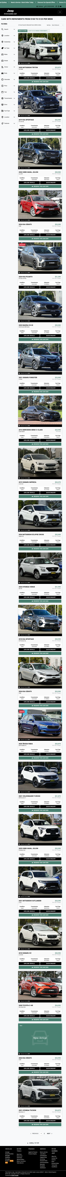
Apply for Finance (32, 1152)
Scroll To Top (34, 1143)
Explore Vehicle (29, 78)
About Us (54, 1156)
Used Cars (19, 1157)
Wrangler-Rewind (7, 1160)
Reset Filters (23, 30)
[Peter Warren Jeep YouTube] (61, 6)
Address (40, 6)
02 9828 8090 (50, 6)
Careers (54, 1160)
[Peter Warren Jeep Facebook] (56, 6)
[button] (60, 12)
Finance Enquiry (32, 1154)
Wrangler (7, 1155)
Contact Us (54, 1158)
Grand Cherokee (9, 1154)
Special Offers (20, 1159)
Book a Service (44, 1152)
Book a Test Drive (21, 1161)
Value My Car (20, 1163)
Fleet (53, 1161)
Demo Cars (19, 1156)
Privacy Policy (55, 1163)
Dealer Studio (14, 1175)
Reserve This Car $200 (41, 81)
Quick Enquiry (51, 78)
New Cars (19, 1154)
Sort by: (49, 25)
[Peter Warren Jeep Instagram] (59, 6)
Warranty (42, 1164)
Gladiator (7, 1157)
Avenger (7, 1152)
